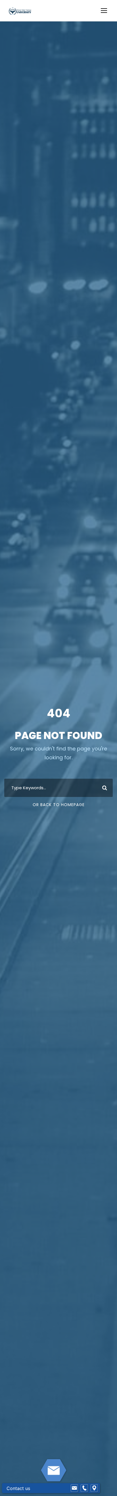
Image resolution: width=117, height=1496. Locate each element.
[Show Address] (94, 1488)
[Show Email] (74, 1488)
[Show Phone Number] (84, 1488)
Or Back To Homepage (59, 805)
